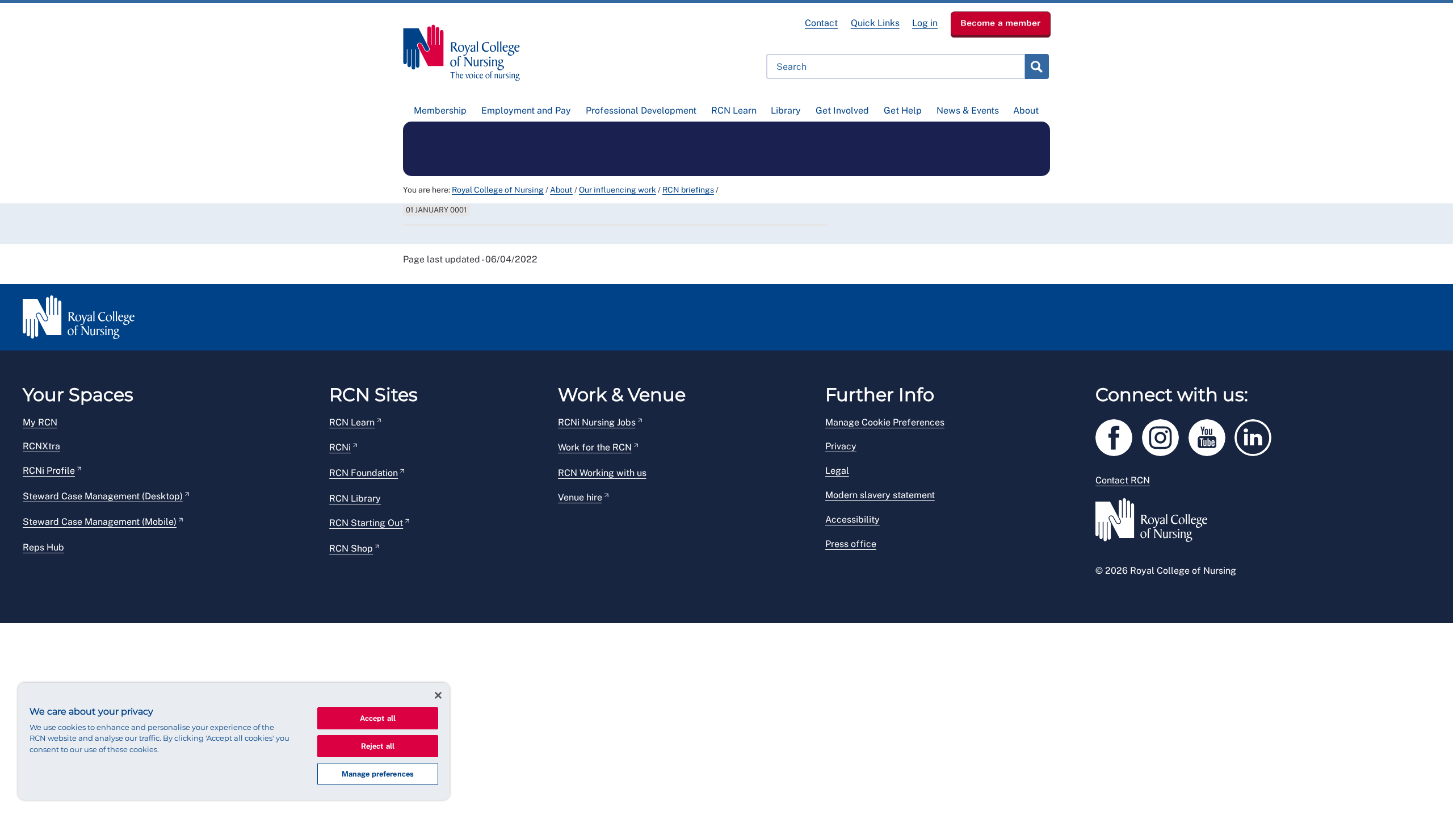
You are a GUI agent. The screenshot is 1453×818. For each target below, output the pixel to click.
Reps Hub (43, 547)
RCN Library (355, 498)
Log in (925, 23)
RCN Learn (734, 110)
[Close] (438, 695)
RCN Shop (351, 548)
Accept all (378, 718)
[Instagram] (1165, 435)
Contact (821, 23)
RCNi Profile (49, 470)
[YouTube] (1212, 435)
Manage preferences (378, 774)
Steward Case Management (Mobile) (100, 521)
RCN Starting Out (366, 522)
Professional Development (641, 110)
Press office (850, 544)
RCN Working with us (602, 473)
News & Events (968, 110)
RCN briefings (688, 189)
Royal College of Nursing (498, 189)
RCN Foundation (363, 473)
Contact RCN (1122, 480)
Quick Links (875, 23)
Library (786, 110)
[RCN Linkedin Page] (1256, 435)
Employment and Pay (526, 110)
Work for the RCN (595, 447)
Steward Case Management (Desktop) (103, 496)
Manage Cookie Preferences (884, 422)
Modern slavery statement (880, 495)
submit (1036, 66)
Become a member (1000, 22)
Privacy (840, 446)
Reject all (377, 746)
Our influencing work (617, 189)
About (1026, 110)
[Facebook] (1118, 435)
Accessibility (852, 519)
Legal (837, 470)
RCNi (340, 447)
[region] (234, 741)
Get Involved (842, 110)
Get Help (903, 110)
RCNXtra (41, 446)
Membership (440, 110)
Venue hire (580, 497)
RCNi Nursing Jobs (597, 422)
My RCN (40, 422)
